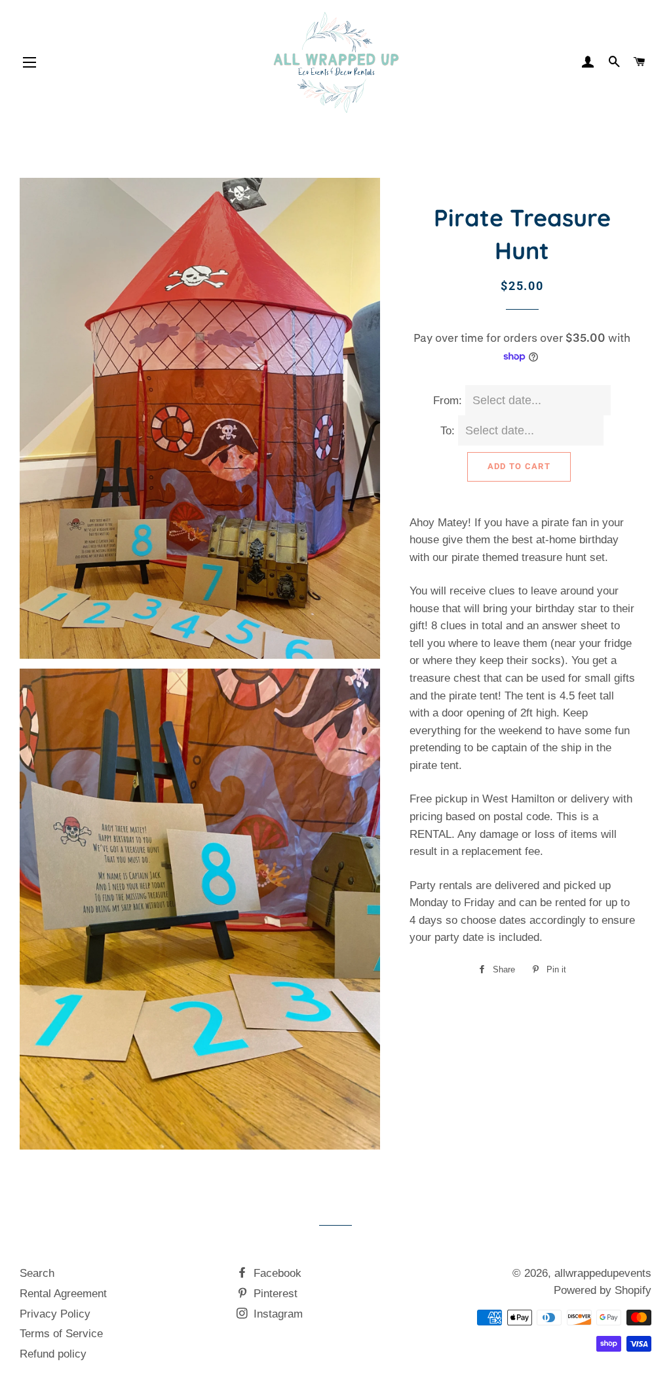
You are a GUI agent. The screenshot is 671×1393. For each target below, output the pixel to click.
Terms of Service (61, 1333)
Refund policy (53, 1354)
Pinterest (273, 1293)
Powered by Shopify (602, 1290)
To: (447, 431)
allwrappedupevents (602, 1273)
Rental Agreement (63, 1293)
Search (37, 1273)
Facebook (275, 1273)
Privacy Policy (55, 1314)
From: (447, 400)
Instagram (276, 1314)
